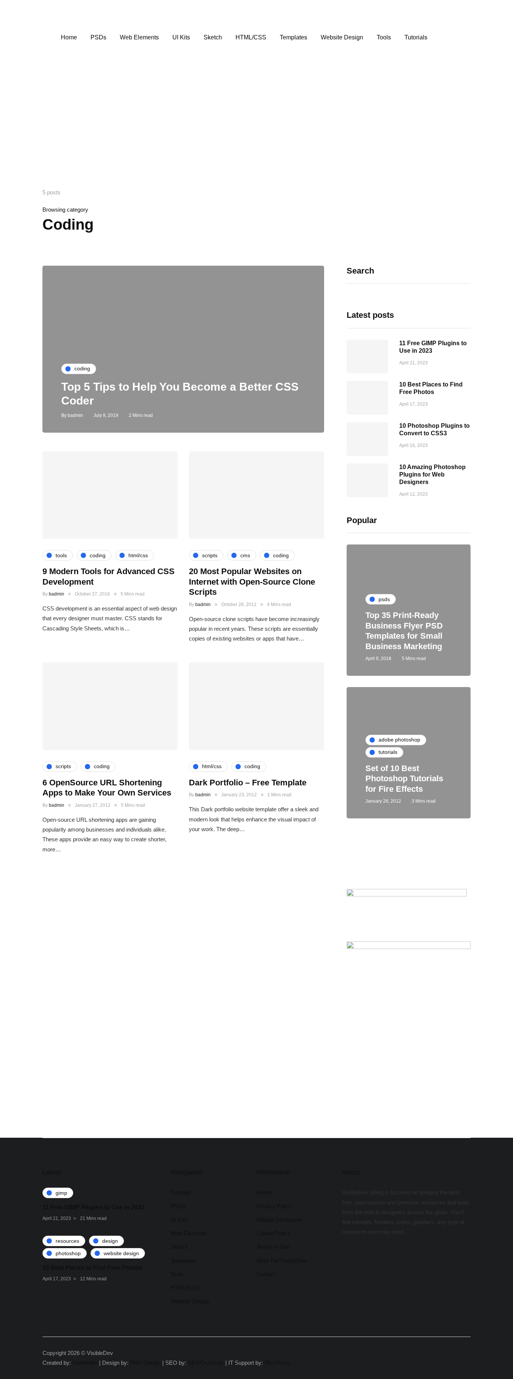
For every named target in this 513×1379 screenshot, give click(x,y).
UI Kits (181, 37)
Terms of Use (273, 1247)
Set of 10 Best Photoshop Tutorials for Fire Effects (404, 779)
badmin (75, 415)
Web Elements (139, 37)
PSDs (98, 37)
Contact (266, 1274)
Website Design (342, 37)
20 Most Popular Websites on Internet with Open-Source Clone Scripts (252, 582)
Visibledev (85, 1362)
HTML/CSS (250, 37)
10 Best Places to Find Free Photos (92, 1268)
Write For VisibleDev (281, 1260)
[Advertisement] (256, 131)
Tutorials (415, 37)
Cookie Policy (273, 1233)
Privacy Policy (274, 1206)
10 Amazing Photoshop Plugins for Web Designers (432, 474)
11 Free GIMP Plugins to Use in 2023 (93, 1207)
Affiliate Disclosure (279, 1220)
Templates (293, 37)
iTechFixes (277, 1362)
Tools (384, 37)
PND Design (145, 1362)
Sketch (213, 37)
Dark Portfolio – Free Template (247, 782)
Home (69, 37)
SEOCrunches (206, 1362)
